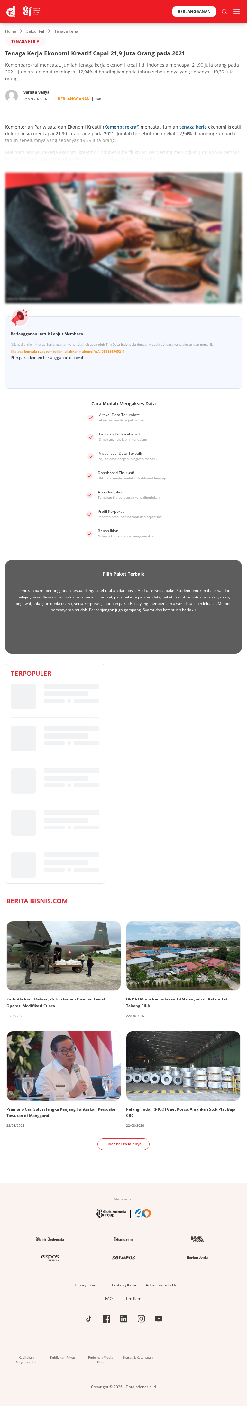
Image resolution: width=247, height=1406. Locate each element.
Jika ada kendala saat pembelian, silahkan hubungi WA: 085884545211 (68, 351)
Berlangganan (194, 11)
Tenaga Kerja (66, 31)
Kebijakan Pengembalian (26, 1359)
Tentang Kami (123, 1285)
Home (10, 31)
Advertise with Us (161, 1285)
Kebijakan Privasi (63, 1357)
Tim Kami (133, 1298)
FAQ (109, 1298)
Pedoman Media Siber (100, 1359)
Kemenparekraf (121, 127)
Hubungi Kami (85, 1285)
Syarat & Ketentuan (138, 1357)
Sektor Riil (35, 31)
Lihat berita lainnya (123, 1144)
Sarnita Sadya (36, 92)
